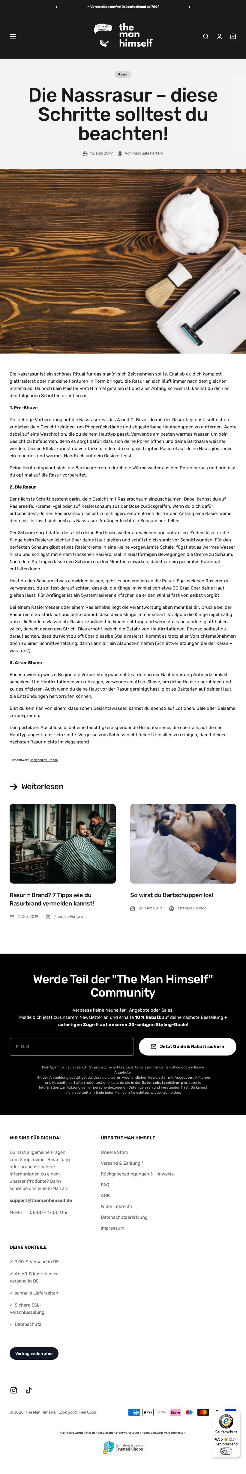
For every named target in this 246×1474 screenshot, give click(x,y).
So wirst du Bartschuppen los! (171, 895)
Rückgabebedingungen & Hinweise (137, 1174)
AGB (105, 1195)
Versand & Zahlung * (122, 1163)
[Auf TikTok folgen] (29, 1390)
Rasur (123, 74)
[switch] (226, 1451)
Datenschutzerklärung (124, 1217)
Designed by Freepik (44, 760)
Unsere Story (114, 1152)
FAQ (105, 1184)
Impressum (112, 1228)
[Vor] (189, 7)
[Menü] (236, 1414)
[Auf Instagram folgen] (14, 1390)
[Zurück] (57, 7)
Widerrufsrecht (116, 1206)
